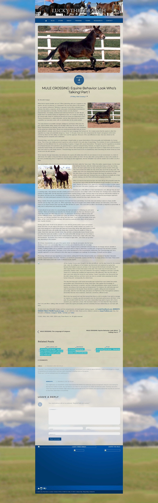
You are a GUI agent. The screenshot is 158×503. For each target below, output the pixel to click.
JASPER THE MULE (114, 446)
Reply (48, 375)
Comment (53, 409)
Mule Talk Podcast (50, 353)
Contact (109, 20)
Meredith (49, 381)
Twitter (72, 312)
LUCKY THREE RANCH (79, 446)
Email (89, 429)
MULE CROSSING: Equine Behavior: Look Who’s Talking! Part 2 (102, 331)
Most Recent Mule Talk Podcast (51, 352)
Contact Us (92, 491)
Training (78, 20)
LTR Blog (73, 96)
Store (60, 20)
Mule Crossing (80, 96)
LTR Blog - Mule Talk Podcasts (50, 350)
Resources (98, 20)
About (69, 20)
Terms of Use (79, 491)
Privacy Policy (86, 491)
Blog (53, 20)
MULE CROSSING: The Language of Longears (55, 331)
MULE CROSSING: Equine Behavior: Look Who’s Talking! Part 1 (79, 90)
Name (52, 429)
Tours (87, 20)
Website (52, 434)
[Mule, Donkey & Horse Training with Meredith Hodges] (79, 14)
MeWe (60, 312)
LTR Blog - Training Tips (108, 350)
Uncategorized (81, 353)
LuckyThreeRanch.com (105, 309)
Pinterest (47, 312)
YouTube (64, 312)
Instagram (54, 312)
